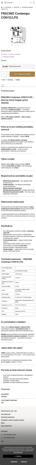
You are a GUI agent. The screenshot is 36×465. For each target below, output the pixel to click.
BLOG (3, 423)
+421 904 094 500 (9, 438)
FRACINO (4, 396)
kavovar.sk (2, 441)
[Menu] (2, 2)
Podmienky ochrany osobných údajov (12, 420)
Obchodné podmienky (8, 417)
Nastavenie (14, 461)
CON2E (8, 362)
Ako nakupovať (5, 414)
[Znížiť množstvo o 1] (7, 75)
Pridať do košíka (24, 74)
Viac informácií (18, 452)
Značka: (6, 50)
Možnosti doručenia (8, 56)
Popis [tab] (2, 85)
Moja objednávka (6, 426)
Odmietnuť (24, 461)
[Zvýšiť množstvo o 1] (7, 73)
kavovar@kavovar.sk (9, 434)
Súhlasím (18, 456)
